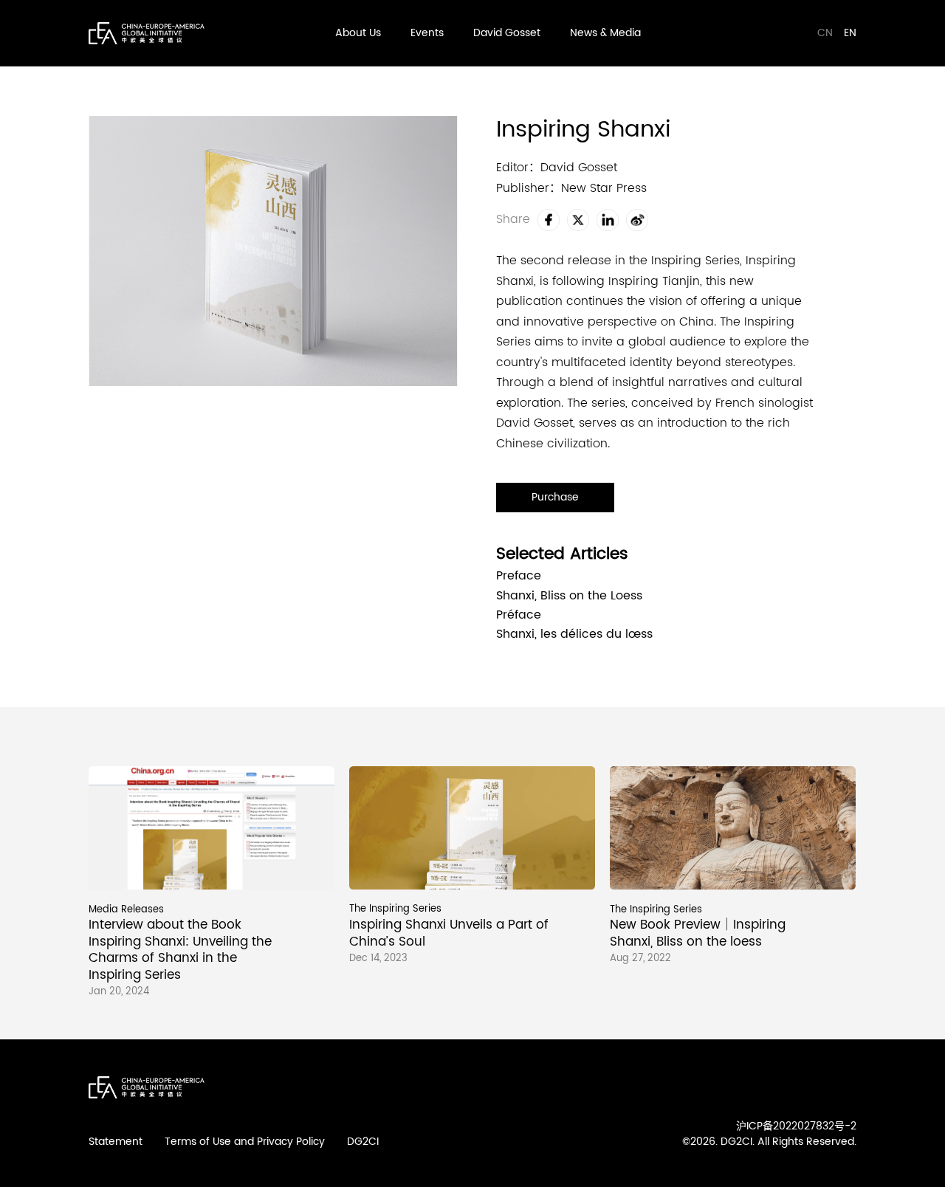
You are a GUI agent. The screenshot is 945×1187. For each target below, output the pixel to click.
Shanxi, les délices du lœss (574, 635)
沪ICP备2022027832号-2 (796, 1126)
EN (850, 32)
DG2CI (363, 1141)
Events (427, 32)
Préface (518, 616)
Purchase (555, 497)
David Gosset (506, 32)
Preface (518, 576)
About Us (358, 32)
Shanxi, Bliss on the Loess (569, 596)
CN (826, 32)
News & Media (605, 32)
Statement (115, 1141)
